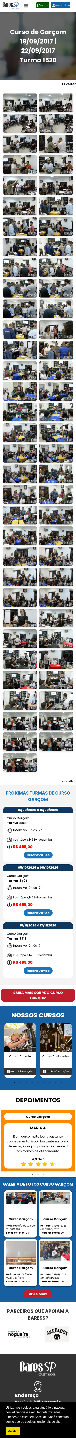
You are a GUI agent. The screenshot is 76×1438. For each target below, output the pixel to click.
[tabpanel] (20, 1050)
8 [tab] (55, 1082)
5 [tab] (38, 1082)
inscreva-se (38, 855)
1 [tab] (15, 1082)
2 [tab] (20, 1082)
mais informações (22, 1071)
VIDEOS (45, 5)
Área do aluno (62, 5)
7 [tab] (50, 1082)
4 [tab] (32, 1082)
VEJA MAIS (38, 1294)
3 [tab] (26, 1082)
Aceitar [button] (13, 1431)
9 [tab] (61, 1082)
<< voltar (69, 84)
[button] (62, 1422)
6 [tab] (44, 1082)
